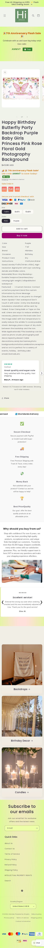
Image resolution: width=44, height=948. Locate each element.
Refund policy (37, 914)
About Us (9, 843)
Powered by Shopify (22, 914)
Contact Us (10, 848)
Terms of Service (12, 854)
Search (8, 881)
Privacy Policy (11, 859)
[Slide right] (27, 117)
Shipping (5, 179)
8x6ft (17, 212)
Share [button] (6, 398)
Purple (16, 221)
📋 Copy (27, 49)
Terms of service (22, 918)
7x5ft (6, 212)
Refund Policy (11, 865)
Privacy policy (9, 918)
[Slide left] (16, 117)
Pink (6, 221)
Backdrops (20, 689)
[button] (4, 15)
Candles (20, 792)
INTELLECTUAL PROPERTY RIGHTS (18, 875)
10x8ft (28, 212)
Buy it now (22, 235)
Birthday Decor (20, 740)
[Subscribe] (36, 828)
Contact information (23, 921)
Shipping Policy (11, 870)
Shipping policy (36, 918)
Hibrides (12, 914)
